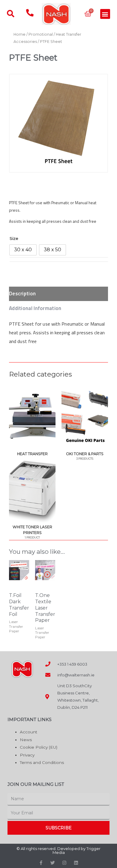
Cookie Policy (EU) (38, 747)
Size (14, 238)
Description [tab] (22, 293)
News (26, 739)
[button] (105, 14)
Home (20, 34)
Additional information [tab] (35, 308)
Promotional (40, 34)
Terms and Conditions (42, 762)
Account (28, 731)
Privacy (27, 755)
